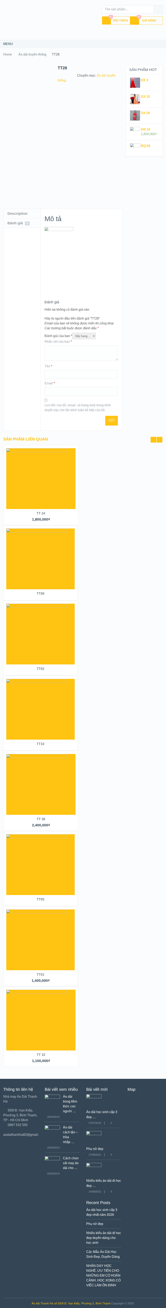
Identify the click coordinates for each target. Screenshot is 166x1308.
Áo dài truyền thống (32, 54)
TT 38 (41, 819)
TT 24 (41, 513)
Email (50, 383)
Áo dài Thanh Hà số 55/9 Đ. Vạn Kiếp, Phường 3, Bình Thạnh (71, 1303)
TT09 (40, 593)
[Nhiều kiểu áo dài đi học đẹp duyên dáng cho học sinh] (93, 1166)
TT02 (40, 669)
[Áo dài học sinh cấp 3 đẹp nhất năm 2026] (93, 1097)
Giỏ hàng (147, 19)
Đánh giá (17, 223)
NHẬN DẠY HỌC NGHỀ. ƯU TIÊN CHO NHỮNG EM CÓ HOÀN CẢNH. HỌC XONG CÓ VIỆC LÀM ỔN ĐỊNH (103, 1275)
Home (7, 54)
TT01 (40, 974)
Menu (8, 44)
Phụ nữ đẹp (94, 1149)
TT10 (40, 744)
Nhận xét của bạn (58, 341)
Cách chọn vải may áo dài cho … (71, 1163)
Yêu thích (119, 19)
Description (17, 214)
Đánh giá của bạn (58, 336)
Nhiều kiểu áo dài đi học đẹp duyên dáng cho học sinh (103, 1237)
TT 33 (41, 1055)
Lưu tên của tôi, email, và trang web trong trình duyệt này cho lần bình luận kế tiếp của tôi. (78, 407)
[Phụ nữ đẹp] (93, 1134)
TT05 (40, 899)
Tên (48, 366)
